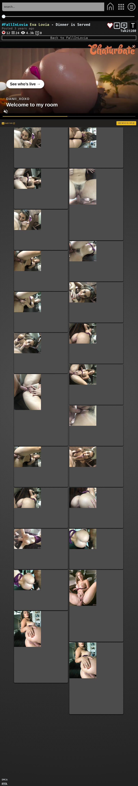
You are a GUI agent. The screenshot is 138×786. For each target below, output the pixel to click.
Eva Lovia (39, 24)
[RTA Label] (4, 784)
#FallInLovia (15, 24)
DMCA (5, 779)
